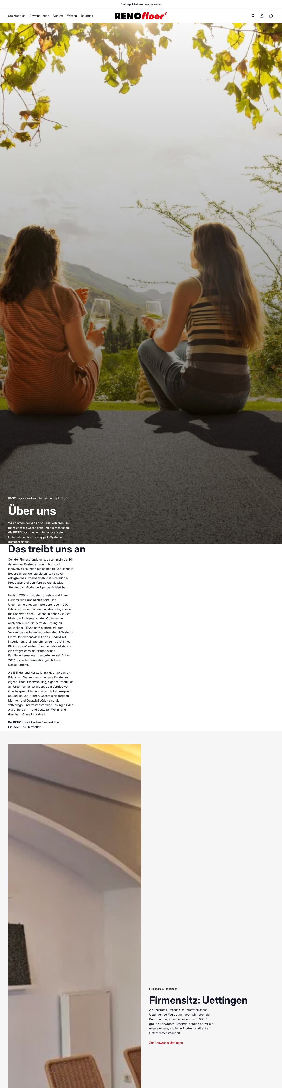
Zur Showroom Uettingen (166, 1042)
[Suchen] (253, 15)
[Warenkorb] (270, 15)
